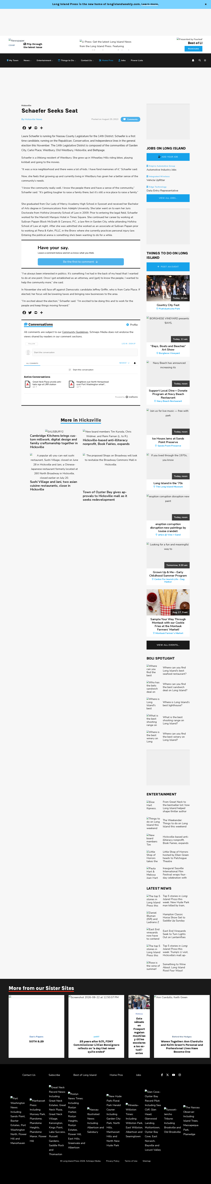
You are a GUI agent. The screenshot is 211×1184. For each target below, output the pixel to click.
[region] (81, 369)
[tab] (32, 363)
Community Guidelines (75, 332)
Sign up (132, 344)
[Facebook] (162, 1075)
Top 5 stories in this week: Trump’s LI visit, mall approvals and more (175, 952)
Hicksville (26, 105)
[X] (168, 1075)
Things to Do (67, 60)
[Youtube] (174, 1075)
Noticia (139, 1013)
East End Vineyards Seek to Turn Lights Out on (174, 934)
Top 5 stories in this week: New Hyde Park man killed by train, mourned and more (176, 903)
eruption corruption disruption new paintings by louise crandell (168, 529)
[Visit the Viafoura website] (131, 397)
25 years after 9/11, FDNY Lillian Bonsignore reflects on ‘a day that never (96, 1047)
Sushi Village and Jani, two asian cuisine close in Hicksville (53, 485)
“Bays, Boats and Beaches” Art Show (168, 349)
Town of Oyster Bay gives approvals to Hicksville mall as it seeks (105, 496)
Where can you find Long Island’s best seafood (174, 671)
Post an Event (169, 266)
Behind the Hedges (182, 1036)
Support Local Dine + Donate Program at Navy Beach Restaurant (168, 396)
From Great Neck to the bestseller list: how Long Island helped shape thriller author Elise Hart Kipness (176, 808)
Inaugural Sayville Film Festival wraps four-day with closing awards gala (175, 874)
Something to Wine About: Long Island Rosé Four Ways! (174, 967)
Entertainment (44, 60)
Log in (124, 344)
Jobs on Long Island (166, 148)
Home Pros (107, 60)
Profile (134, 324)
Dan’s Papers (36, 1036)
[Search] (200, 60)
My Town (13, 60)
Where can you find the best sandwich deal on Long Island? (175, 687)
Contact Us (86, 60)
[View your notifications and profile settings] (193, 60)
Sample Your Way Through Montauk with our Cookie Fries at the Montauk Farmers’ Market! (168, 626)
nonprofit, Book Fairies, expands (106, 442)
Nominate (193, 48)
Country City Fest (168, 306)
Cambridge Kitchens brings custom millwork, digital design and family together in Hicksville (54, 441)
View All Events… (168, 645)
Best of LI (195, 43)
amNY (96, 1036)
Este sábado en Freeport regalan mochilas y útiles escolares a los (139, 1036)
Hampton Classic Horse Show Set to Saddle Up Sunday (174, 917)
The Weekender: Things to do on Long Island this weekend (175, 823)
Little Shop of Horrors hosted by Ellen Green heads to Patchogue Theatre (176, 856)
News (27, 60)
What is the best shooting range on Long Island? (173, 720)
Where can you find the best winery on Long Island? (174, 737)
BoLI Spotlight (161, 658)
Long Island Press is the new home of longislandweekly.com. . (105, 4)
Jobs (123, 60)
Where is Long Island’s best (176, 703)
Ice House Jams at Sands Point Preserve (168, 442)
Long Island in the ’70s (168, 484)
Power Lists (137, 60)
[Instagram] (180, 1075)
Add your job (170, 156)
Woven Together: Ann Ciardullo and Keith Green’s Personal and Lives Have (182, 1047)
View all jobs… (168, 198)
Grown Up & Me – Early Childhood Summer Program (168, 576)
